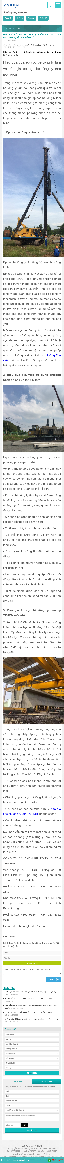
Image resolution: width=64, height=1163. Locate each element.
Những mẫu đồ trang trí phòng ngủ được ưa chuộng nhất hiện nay (31, 1020)
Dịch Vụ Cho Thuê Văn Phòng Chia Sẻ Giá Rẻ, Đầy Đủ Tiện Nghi (31, 993)
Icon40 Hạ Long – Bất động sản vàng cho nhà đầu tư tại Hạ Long (31, 1013)
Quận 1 (8, 18)
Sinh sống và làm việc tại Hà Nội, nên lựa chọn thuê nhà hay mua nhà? (31, 1006)
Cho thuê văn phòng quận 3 (38, 1157)
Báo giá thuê (17, 1082)
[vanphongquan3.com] (12, 5)
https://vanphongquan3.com (14, 1157)
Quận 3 (19, 18)
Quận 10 (43, 18)
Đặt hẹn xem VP (46, 1082)
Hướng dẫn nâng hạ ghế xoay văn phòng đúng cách (28, 1000)
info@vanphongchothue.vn (30, 1154)
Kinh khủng (22, 943)
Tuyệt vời (14, 946)
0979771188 (57, 1160)
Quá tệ (35, 943)
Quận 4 (31, 18)
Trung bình (47, 943)
